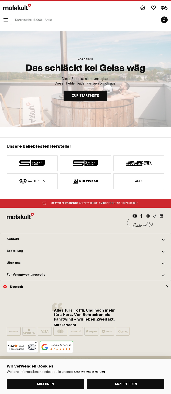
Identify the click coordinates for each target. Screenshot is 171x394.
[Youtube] (135, 216)
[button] (85, 239)
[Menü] (36, 343)
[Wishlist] (153, 8)
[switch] (32, 347)
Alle (139, 181)
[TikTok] (155, 216)
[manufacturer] (32, 163)
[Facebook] (141, 216)
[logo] (17, 7)
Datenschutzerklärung (89, 371)
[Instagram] (148, 216)
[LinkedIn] (161, 216)
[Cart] (164, 8)
